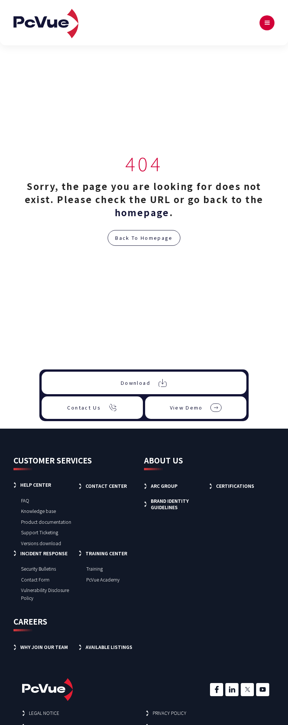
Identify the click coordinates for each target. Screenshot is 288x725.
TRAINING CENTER (106, 553)
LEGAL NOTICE (44, 713)
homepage (142, 212)
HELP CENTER (35, 484)
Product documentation (46, 522)
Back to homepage (143, 237)
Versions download (41, 543)
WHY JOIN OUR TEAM (44, 647)
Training (94, 568)
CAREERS (30, 621)
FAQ (25, 500)
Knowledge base (38, 511)
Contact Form (35, 579)
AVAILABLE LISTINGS (109, 647)
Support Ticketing (39, 532)
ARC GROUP (164, 486)
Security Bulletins (38, 568)
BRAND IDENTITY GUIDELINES (170, 504)
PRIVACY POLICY (169, 713)
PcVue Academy (103, 579)
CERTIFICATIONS (235, 486)
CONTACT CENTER (106, 486)
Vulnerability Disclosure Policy (45, 594)
